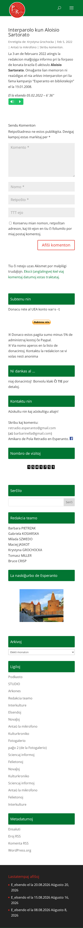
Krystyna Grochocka (40, 42)
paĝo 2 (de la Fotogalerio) (27, 747)
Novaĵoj (14, 719)
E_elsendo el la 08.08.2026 (30, 910)
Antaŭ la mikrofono (23, 47)
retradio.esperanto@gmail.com (32, 428)
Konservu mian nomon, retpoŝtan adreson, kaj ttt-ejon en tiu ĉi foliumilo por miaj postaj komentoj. (40, 228)
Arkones (14, 691)
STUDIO (14, 684)
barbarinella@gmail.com (32, 433)
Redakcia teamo (20, 698)
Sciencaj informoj (21, 755)
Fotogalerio (17, 740)
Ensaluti (14, 829)
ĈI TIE (58, 381)
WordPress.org (19, 850)
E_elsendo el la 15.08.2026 (30, 897)
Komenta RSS (18, 843)
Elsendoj (14, 712)
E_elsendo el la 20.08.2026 (30, 885)
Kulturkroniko (18, 733)
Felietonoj (15, 762)
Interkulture (17, 705)
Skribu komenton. (51, 47)
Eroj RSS (14, 836)
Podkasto (15, 677)
